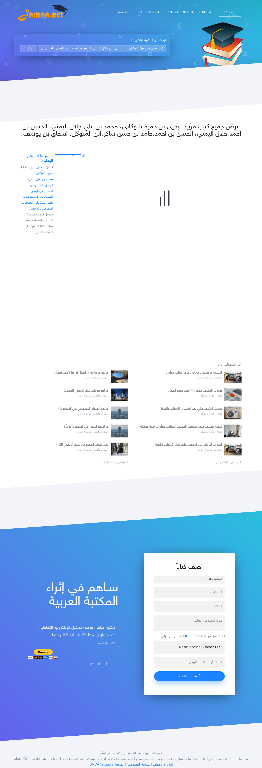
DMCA (94, 765)
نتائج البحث (154, 12)
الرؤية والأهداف (163, 765)
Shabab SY (76, 635)
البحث (138, 12)
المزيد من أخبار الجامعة (115, 462)
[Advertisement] (131, 297)
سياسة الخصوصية (138, 765)
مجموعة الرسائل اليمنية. (40, 158)
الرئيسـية (123, 12)
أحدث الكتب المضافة (180, 12)
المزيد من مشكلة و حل (229, 462)
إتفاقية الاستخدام (113, 765)
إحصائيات (205, 12)
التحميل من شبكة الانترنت (205, 637)
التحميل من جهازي (173, 637)
